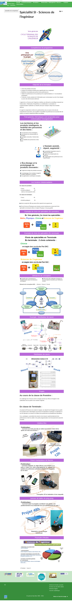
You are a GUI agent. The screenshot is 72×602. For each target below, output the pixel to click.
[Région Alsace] (64, 574)
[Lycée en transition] (30, 574)
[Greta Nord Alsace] (8, 574)
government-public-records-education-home (11, 0)
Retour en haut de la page (60, 596)
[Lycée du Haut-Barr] (13, 597)
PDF (61, 11)
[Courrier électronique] (5, 585)
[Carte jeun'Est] (19, 575)
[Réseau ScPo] (41, 577)
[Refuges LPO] (53, 575)
